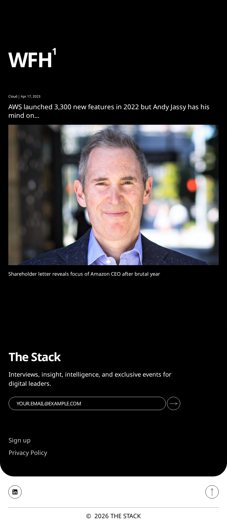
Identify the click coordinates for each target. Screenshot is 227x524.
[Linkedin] (15, 492)
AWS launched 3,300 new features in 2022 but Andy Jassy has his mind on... (109, 111)
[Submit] (173, 403)
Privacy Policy (28, 452)
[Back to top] (212, 492)
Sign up (20, 440)
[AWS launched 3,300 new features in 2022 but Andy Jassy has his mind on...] (113, 195)
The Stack (125, 516)
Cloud (12, 96)
